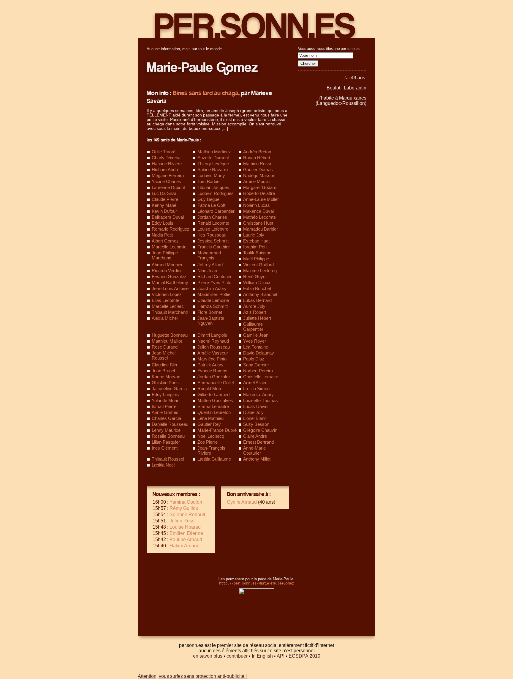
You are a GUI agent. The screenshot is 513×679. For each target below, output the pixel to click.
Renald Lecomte (213, 223)
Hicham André (165, 169)
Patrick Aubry (210, 364)
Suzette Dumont (213, 157)
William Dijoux (256, 282)
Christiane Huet (258, 223)
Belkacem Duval (168, 217)
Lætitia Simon (256, 388)
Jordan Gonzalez (214, 376)
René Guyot (255, 276)
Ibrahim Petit (255, 246)
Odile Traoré (163, 151)
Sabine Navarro (212, 169)
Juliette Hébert (257, 318)
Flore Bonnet (209, 312)
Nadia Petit (162, 234)
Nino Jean (207, 270)
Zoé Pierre (207, 442)
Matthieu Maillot (167, 341)
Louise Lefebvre (212, 228)
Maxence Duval (258, 211)
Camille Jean (255, 335)
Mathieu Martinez (214, 151)
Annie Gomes (165, 412)
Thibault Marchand (170, 312)
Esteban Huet (256, 240)
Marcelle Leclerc (168, 306)
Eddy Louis (162, 223)
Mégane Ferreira (168, 175)
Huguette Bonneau (170, 335)
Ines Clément (165, 447)
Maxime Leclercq (260, 270)
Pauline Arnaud (186, 539)
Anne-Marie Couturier (254, 450)
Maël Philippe (256, 258)
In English (262, 655)
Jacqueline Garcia (169, 388)
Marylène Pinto (212, 358)
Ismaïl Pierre (164, 406)
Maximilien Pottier (214, 294)
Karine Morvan (166, 376)
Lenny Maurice (166, 430)
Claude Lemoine (213, 300)
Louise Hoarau (185, 527)
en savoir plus (207, 655)
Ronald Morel (210, 388)
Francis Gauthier (213, 246)
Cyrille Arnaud (242, 502)
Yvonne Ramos (212, 370)
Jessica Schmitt (213, 240)
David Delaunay (258, 352)
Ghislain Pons (165, 382)
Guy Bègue (208, 199)
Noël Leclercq (210, 436)
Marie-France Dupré (217, 430)
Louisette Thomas (260, 400)
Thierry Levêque (213, 163)
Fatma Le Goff (211, 205)
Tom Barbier (209, 181)
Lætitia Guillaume (214, 458)
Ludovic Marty (211, 175)
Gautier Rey (209, 424)
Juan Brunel (163, 370)
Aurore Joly (254, 306)
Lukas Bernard (257, 300)
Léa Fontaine (255, 346)
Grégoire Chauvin (260, 430)
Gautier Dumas (258, 169)
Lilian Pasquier (166, 442)
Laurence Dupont (168, 187)
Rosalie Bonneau (168, 436)
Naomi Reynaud (213, 341)
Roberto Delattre (259, 193)
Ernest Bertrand (258, 442)
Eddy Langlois (165, 394)
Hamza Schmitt (212, 306)
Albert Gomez (165, 240)
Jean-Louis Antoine (170, 288)
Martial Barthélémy (170, 282)
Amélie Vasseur (212, 352)
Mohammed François (209, 255)
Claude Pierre (165, 199)
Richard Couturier (214, 276)
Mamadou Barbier (260, 228)
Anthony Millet (256, 458)
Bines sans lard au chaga (205, 93)
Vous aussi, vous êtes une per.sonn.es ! (329, 49)
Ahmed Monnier (167, 264)
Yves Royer (254, 341)
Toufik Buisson (257, 252)
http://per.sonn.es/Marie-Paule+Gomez (256, 583)
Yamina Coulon (186, 502)
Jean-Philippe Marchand (165, 255)
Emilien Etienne (186, 533)
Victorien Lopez (167, 294)
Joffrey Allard (210, 264)
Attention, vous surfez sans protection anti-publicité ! (192, 676)
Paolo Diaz (253, 358)
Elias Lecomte (165, 300)
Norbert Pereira (258, 370)
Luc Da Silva (164, 193)
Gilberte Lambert (213, 394)
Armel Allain (254, 382)
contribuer (237, 655)
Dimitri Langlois (212, 335)
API (280, 655)
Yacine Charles (166, 181)
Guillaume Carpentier (253, 327)
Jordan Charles (212, 217)
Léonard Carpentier (216, 211)
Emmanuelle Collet (215, 382)
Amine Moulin (256, 181)
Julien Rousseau (213, 346)
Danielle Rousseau (170, 424)
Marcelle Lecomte (169, 246)
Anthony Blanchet (260, 294)
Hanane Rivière (167, 163)
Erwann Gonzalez (169, 276)
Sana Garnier (256, 364)
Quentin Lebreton (214, 412)
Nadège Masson (259, 175)
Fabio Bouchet (257, 288)
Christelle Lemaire (260, 376)
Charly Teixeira (166, 157)
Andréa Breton (257, 151)
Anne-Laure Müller (261, 199)
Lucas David (255, 406)
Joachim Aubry (212, 288)
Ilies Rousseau (211, 234)
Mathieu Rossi (257, 163)
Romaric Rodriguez (170, 228)
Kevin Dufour (164, 211)
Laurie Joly (253, 234)
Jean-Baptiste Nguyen (210, 321)
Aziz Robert (254, 312)
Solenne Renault (187, 514)
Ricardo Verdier (167, 270)
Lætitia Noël (163, 464)
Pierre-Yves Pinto (214, 282)
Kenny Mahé (164, 205)
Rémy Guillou (184, 508)
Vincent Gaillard (258, 264)
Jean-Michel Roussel (163, 355)
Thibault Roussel (168, 458)
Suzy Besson (256, 424)
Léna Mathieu (210, 418)
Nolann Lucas (256, 205)
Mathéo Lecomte (259, 217)
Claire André (255, 436)
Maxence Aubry (258, 394)
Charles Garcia (166, 418)
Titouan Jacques (213, 187)
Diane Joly (253, 412)
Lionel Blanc (255, 418)
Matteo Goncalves (215, 400)
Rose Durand (165, 346)
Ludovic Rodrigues (215, 193)
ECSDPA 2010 (304, 655)
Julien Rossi (183, 520)
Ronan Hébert (256, 157)
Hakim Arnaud (185, 545)
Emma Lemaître (213, 406)
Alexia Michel (165, 318)
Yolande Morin (165, 400)
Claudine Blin (164, 364)
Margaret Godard (259, 187)
